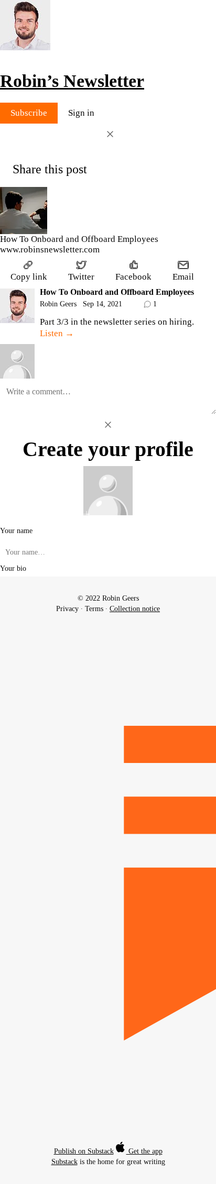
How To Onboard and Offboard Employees (117, 291)
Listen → (57, 333)
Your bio (13, 568)
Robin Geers (58, 304)
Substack (64, 1162)
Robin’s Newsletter (72, 81)
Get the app (144, 1151)
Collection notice (135, 609)
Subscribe (28, 113)
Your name (16, 531)
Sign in (81, 113)
